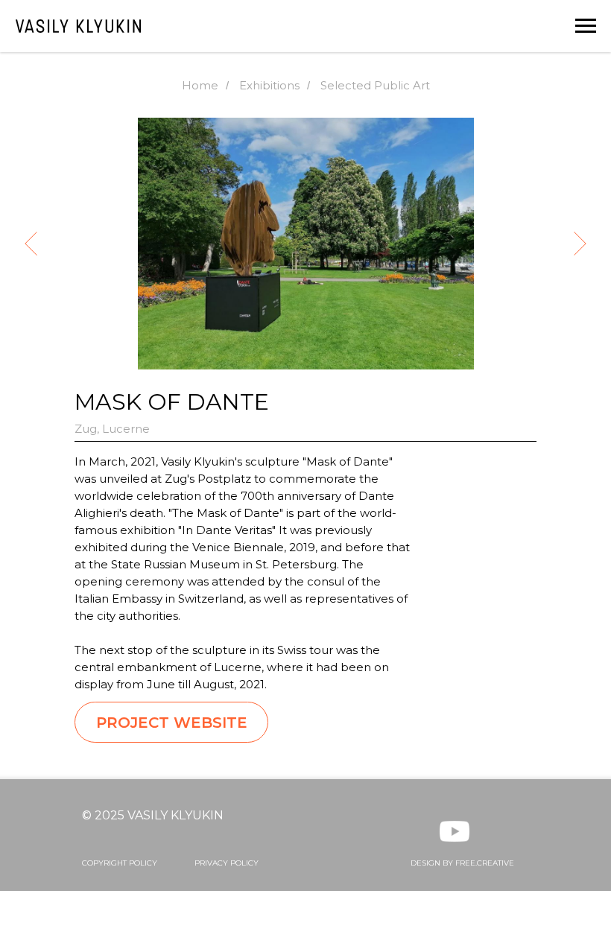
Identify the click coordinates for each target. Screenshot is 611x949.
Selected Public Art (375, 85)
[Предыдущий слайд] (31, 244)
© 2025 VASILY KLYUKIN (153, 815)
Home (200, 85)
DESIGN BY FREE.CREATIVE (462, 863)
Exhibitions (269, 85)
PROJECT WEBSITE (171, 722)
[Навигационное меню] (585, 26)
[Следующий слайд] (580, 244)
